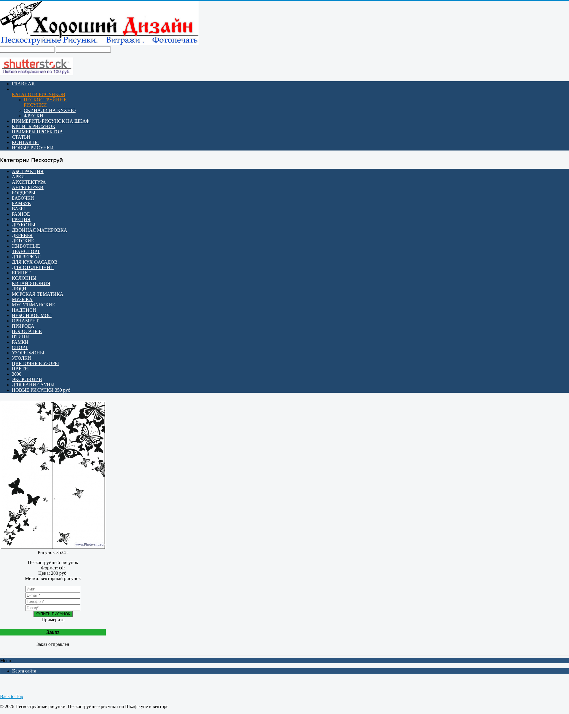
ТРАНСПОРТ (26, 251)
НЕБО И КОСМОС (32, 315)
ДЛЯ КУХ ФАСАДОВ (34, 262)
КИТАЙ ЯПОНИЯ (31, 283)
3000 (16, 374)
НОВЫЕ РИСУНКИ (33, 147)
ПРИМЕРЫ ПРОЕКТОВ (37, 131)
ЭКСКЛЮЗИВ (27, 379)
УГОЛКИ (21, 358)
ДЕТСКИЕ (23, 240)
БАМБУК (21, 203)
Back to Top (11, 696)
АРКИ (18, 176)
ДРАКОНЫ (23, 224)
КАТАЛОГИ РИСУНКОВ (38, 94)
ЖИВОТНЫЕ (26, 246)
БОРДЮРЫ (23, 192)
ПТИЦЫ (21, 336)
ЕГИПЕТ (21, 272)
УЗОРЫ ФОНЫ (28, 352)
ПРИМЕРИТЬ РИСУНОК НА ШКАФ (50, 121)
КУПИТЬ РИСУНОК (33, 126)
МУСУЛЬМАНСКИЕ (33, 304)
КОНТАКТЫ (25, 142)
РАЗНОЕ (21, 214)
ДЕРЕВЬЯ (22, 235)
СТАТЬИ (21, 137)
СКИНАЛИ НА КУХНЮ (50, 110)
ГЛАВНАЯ (23, 83)
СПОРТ (20, 347)
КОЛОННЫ (24, 278)
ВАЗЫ (18, 208)
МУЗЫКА (22, 299)
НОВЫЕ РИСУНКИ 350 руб (41, 390)
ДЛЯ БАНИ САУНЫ (33, 384)
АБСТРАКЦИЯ (28, 171)
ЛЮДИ (19, 288)
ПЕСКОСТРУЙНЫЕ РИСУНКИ (45, 102)
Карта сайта (24, 670)
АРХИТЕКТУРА (29, 182)
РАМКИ (20, 342)
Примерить (52, 619)
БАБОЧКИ (23, 198)
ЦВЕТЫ (20, 368)
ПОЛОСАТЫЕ (27, 331)
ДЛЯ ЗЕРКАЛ (26, 256)
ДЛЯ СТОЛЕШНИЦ (33, 267)
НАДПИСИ (24, 310)
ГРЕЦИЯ (21, 219)
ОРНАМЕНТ (25, 320)
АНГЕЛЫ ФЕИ (28, 187)
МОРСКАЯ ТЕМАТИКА (37, 294)
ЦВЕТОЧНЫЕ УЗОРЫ (35, 363)
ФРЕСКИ (33, 115)
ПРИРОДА (23, 326)
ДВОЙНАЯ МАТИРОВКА (39, 230)
